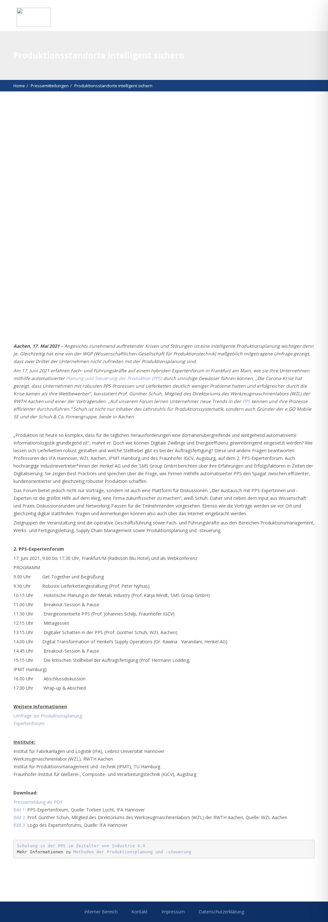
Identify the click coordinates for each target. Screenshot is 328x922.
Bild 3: (19, 825)
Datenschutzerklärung (221, 912)
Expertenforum (29, 723)
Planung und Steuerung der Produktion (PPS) (114, 378)
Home (19, 86)
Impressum (173, 912)
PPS (246, 401)
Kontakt (139, 912)
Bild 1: (19, 810)
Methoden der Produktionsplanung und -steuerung (132, 851)
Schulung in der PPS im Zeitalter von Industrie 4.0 (81, 845)
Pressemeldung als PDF (38, 802)
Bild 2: (19, 817)
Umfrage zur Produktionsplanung (47, 716)
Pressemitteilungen (50, 86)
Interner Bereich (101, 912)
